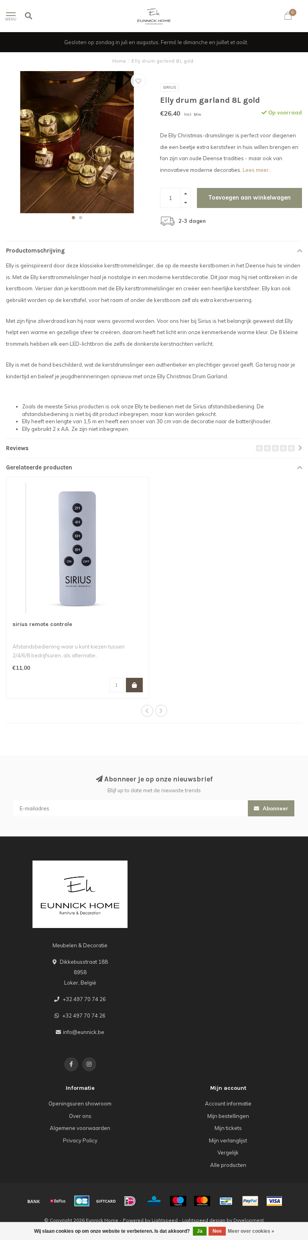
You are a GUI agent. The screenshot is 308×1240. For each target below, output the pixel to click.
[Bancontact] (226, 1201)
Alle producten (228, 1165)
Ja (200, 1231)
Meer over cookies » (251, 1231)
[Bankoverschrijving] (34, 1201)
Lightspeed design (203, 1220)
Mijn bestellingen (228, 1116)
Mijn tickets (228, 1128)
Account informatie (228, 1103)
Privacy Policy (80, 1140)
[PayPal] (250, 1201)
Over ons (80, 1116)
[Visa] (274, 1201)
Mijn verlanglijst (228, 1140)
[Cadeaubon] (106, 1201)
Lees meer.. (257, 170)
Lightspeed (165, 1220)
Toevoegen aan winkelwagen (249, 197)
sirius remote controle (42, 624)
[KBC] (154, 1201)
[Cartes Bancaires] (82, 1201)
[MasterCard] (202, 1201)
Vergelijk (228, 1152)
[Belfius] (58, 1201)
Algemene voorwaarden (80, 1128)
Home (119, 61)
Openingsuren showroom (80, 1103)
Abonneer (274, 808)
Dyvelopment (248, 1220)
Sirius (169, 87)
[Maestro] (178, 1201)
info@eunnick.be (83, 1032)
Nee (217, 1231)
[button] (73, 217)
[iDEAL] (130, 1201)
